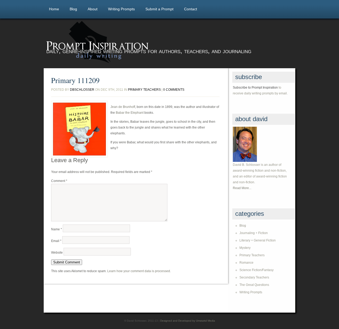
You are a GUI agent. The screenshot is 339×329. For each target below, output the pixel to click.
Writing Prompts (121, 9)
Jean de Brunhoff (122, 107)
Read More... (242, 188)
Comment (59, 181)
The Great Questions (254, 285)
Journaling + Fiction (253, 233)
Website (57, 252)
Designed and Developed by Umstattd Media (187, 320)
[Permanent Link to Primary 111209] (79, 129)
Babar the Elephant (130, 113)
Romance (246, 262)
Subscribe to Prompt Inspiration (255, 87)
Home (54, 9)
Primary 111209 (75, 80)
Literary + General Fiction (257, 240)
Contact (190, 9)
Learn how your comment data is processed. (139, 271)
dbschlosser (82, 90)
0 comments (173, 90)
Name (56, 229)
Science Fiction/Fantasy (256, 270)
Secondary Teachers (254, 277)
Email (56, 241)
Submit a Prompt (159, 9)
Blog (73, 9)
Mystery (245, 248)
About (92, 9)
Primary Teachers (144, 90)
